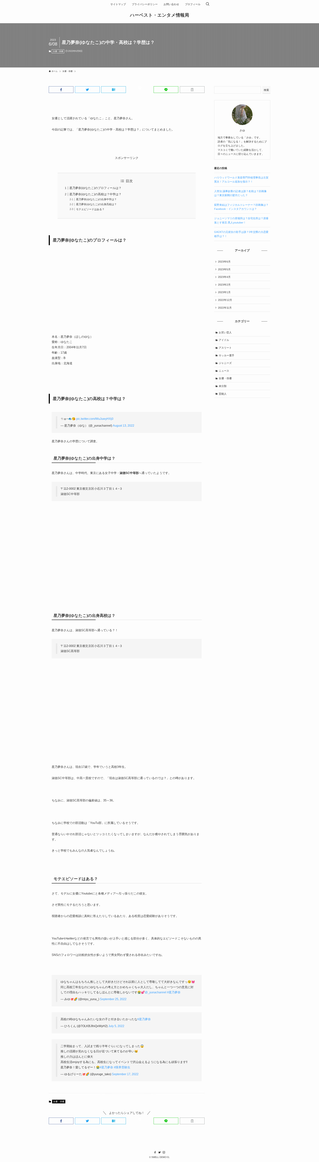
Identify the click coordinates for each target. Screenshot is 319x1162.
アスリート (225, 347)
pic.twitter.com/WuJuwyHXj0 (94, 418)
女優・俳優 (58, 51)
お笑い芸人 (225, 332)
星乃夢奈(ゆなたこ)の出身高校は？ (96, 204)
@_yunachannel (155, 992)
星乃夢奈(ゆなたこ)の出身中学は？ (96, 199)
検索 (266, 89)
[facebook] (155, 1152)
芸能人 (223, 393)
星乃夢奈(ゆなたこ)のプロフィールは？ (95, 188)
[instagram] (164, 1152)
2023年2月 (224, 284)
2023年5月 (224, 269)
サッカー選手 (226, 355)
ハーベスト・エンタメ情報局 (159, 15)
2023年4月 (224, 276)
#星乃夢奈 (174, 992)
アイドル (224, 339)
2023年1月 (224, 292)
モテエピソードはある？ (90, 209)
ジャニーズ (225, 363)
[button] (61, 89)
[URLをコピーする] (192, 89)
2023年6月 (224, 261)
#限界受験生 (122, 1067)
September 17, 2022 (125, 1074)
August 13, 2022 (123, 425)
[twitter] (159, 1152)
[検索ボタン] (207, 4)
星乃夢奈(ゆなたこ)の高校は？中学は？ (95, 194)
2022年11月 (225, 307)
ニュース (224, 370)
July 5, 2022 (116, 1026)
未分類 (223, 386)
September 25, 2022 (113, 999)
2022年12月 (225, 299)
